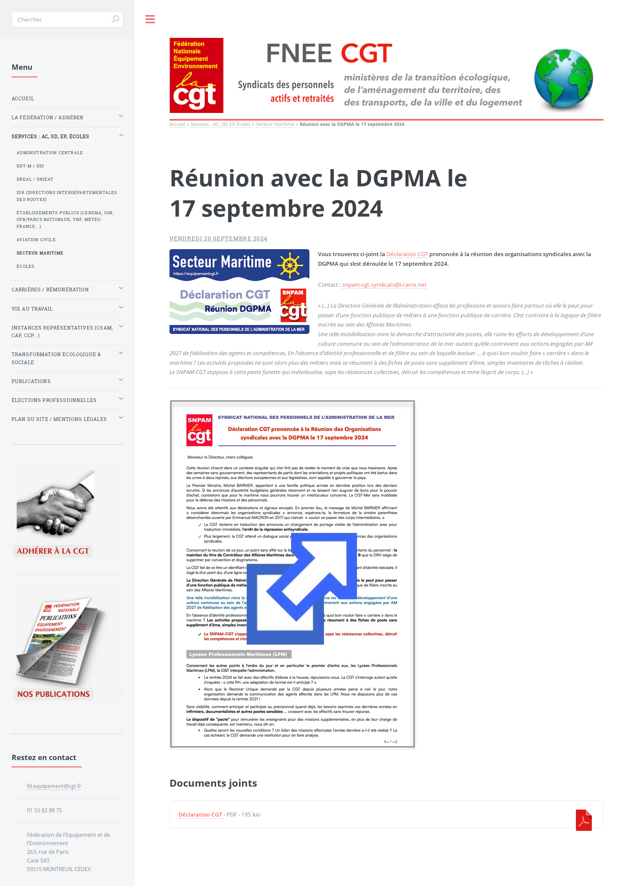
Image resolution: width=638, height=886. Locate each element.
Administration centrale (50, 152)
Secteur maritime (275, 124)
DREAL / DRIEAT (35, 179)
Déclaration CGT (407, 254)
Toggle (150, 19)
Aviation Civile (36, 239)
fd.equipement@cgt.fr (54, 786)
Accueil (177, 124)
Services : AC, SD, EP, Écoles (221, 124)
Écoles (25, 266)
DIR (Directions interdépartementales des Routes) (67, 196)
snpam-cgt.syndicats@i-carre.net (384, 284)
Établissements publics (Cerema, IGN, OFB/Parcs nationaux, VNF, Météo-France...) (65, 219)
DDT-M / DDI (30, 165)
